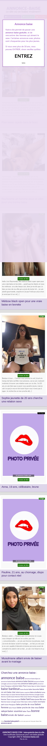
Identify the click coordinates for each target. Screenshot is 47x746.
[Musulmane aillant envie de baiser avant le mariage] (23, 609)
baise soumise (15, 711)
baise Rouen (12, 708)
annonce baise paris (29, 684)
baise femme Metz (17, 696)
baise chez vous (13, 692)
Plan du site (23, 739)
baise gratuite (15, 699)
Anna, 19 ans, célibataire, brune (20, 486)
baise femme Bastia (18, 694)
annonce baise (12, 678)
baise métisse (28, 702)
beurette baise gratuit (11, 721)
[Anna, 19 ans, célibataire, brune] (23, 445)
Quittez (23, 63)
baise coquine (25, 692)
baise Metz (20, 702)
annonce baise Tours (19, 686)
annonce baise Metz (14, 684)
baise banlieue (10, 689)
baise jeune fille (36, 699)
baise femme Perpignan (32, 696)
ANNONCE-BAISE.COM (12, 732)
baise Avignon (41, 686)
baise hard (26, 699)
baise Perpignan (10, 704)
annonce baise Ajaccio (32, 678)
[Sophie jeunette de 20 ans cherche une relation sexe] (23, 344)
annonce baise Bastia (8, 681)
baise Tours (27, 711)
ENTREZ (24, 56)
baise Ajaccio (31, 686)
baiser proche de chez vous (28, 708)
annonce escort (6, 723)
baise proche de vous (25, 704)
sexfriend (27, 715)
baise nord (37, 702)
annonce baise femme (25, 681)
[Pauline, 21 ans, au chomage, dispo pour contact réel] (23, 531)
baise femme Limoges (32, 694)
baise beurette (34, 689)
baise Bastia (24, 689)
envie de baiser (16, 715)
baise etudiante (35, 692)
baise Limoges (11, 702)
